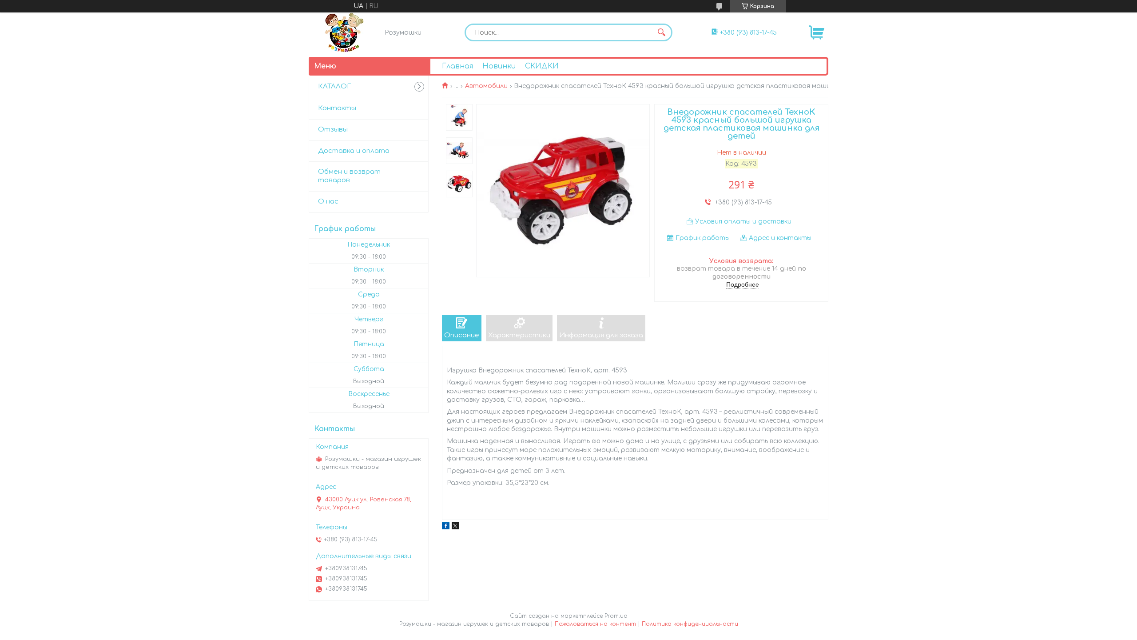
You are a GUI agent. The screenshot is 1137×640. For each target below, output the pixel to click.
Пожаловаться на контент (595, 624)
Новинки (499, 66)
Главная (457, 66)
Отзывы (333, 129)
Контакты (337, 108)
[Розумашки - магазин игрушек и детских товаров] (344, 32)
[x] (455, 527)
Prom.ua (616, 616)
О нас (328, 201)
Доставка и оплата (354, 151)
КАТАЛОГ (334, 86)
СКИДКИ (542, 66)
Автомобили (486, 86)
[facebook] (445, 527)
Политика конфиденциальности (690, 624)
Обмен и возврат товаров (349, 176)
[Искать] (661, 32)
